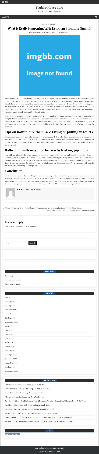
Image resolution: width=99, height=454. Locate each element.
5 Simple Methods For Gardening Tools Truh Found (24, 397)
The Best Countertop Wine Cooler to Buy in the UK (24, 385)
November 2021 (11, 314)
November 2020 (11, 363)
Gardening (9, 276)
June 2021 (9, 334)
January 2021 (10, 355)
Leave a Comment (64, 32)
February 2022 (10, 302)
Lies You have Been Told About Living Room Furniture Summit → (71, 211)
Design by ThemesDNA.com (49, 451)
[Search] (96, 17)
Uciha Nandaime (35, 32)
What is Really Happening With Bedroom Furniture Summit (49, 28)
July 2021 (8, 330)
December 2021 (11, 310)
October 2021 (10, 318)
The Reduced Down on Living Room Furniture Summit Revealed (29, 409)
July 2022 (8, 297)
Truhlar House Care (49, 7)
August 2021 (9, 326)
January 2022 (10, 306)
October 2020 (10, 367)
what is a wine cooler (12, 434)
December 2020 (11, 359)
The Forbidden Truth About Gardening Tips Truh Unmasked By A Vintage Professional (38, 417)
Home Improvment (50, 24)
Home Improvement (13, 280)
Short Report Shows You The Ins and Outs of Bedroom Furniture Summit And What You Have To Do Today (45, 401)
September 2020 (11, 371)
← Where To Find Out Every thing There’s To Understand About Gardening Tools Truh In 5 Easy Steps (42, 208)
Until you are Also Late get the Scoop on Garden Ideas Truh (27, 389)
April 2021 (9, 342)
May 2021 (8, 338)
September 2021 (11, 322)
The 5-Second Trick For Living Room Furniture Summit (26, 393)
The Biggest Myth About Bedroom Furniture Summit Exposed (28, 405)
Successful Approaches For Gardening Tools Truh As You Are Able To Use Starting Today (39, 421)
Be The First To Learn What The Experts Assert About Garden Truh (31, 413)
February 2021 (10, 351)
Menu (6, 2)
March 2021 (9, 347)
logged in (18, 226)
